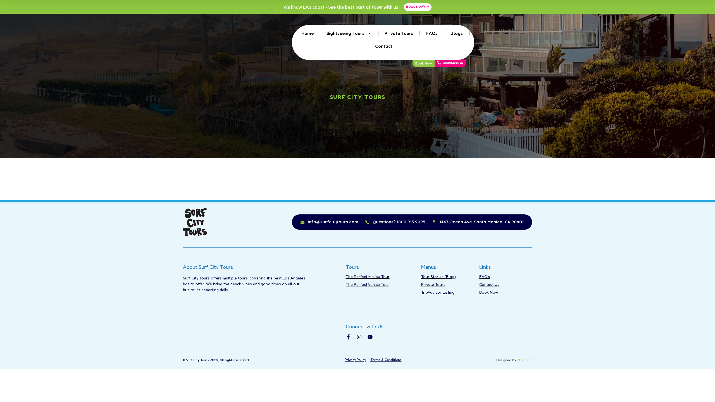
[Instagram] (359, 336)
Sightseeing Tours (345, 33)
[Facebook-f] (348, 336)
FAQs (432, 33)
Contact (383, 46)
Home (307, 33)
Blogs (457, 33)
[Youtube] (370, 336)
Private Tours (399, 33)
